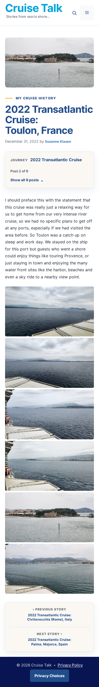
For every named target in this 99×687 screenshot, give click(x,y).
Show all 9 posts (27, 180)
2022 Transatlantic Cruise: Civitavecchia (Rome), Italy (49, 617)
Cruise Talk (33, 7)
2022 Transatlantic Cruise (56, 159)
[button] (49, 311)
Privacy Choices (49, 675)
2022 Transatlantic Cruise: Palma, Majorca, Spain (49, 642)
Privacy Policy (70, 665)
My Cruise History (36, 98)
